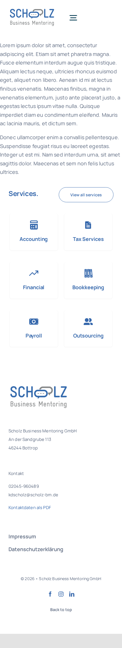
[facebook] (50, 594)
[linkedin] (71, 594)
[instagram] (61, 594)
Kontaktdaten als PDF (30, 508)
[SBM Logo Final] (33, 8)
